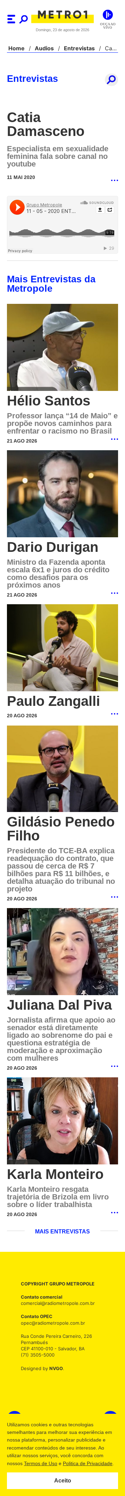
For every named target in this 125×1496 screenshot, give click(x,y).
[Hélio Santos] (62, 348)
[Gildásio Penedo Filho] (62, 770)
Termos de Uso (40, 1463)
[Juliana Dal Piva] (62, 953)
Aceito (62, 1481)
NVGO (54, 1370)
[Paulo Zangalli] (62, 649)
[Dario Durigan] (62, 494)
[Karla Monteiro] (62, 1123)
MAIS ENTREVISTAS (62, 1233)
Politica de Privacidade (87, 1463)
